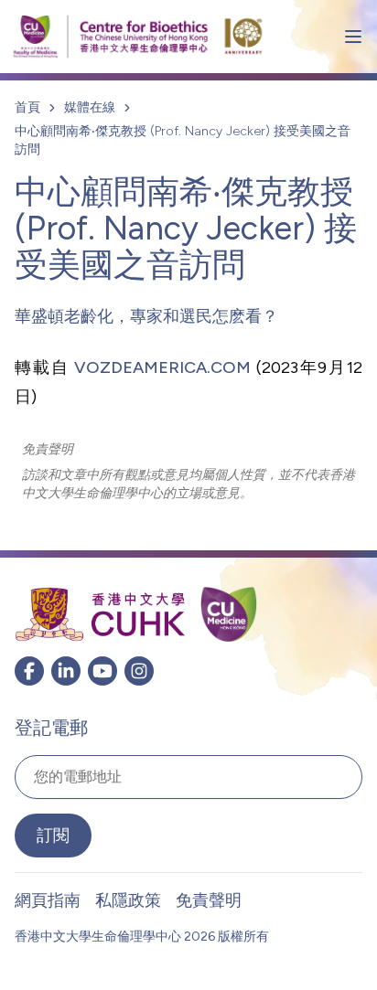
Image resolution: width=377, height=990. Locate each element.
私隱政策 (128, 900)
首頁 (27, 107)
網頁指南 (48, 900)
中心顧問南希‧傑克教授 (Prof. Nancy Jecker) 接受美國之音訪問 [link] (182, 140)
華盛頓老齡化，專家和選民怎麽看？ (146, 316)
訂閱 (53, 835)
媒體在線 (89, 107)
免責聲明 (209, 900)
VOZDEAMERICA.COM (162, 367)
